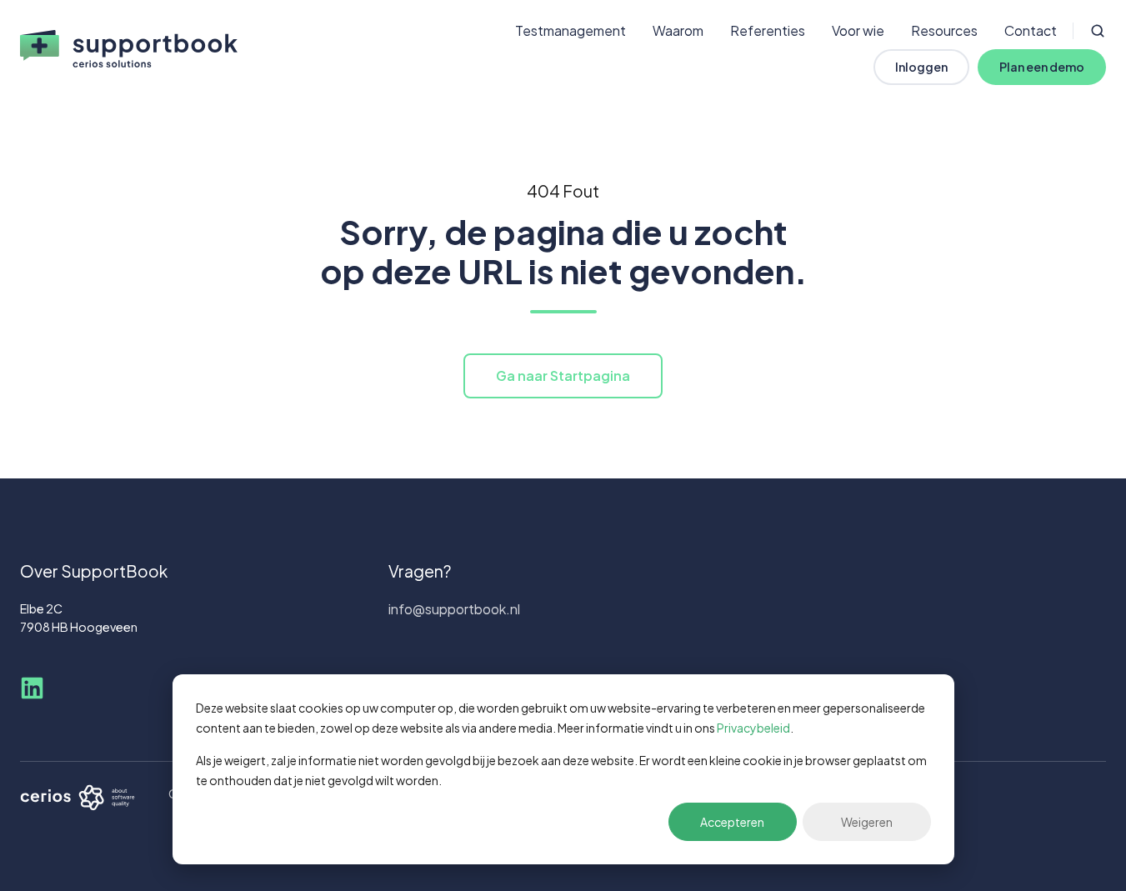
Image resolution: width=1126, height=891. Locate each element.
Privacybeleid (753, 727)
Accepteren (732, 821)
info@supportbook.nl (454, 609)
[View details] (32, 688)
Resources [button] (944, 30)
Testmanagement (570, 30)
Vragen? (419, 571)
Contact (1030, 30)
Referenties (767, 30)
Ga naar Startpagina (563, 375)
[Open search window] (1097, 31)
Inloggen (921, 66)
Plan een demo (1041, 66)
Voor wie (858, 30)
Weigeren (867, 821)
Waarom (678, 30)
